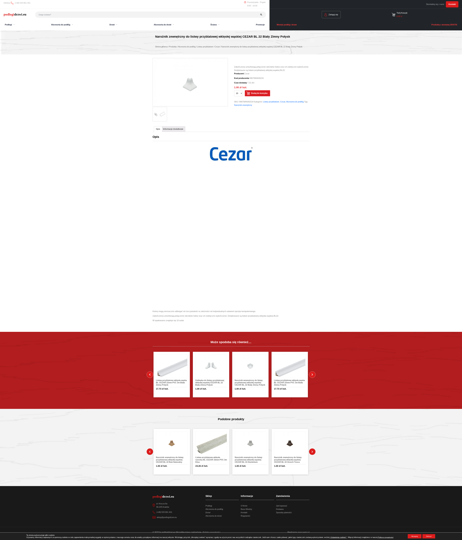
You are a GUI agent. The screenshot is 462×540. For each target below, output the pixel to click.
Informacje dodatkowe (173, 129)
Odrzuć (429, 536)
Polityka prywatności (211, 532)
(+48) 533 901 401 (164, 512)
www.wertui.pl (304, 532)
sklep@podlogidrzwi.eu (167, 517)
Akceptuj (414, 536)
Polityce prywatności (385, 537)
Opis (158, 129)
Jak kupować (281, 506)
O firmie (244, 506)
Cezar (282, 102)
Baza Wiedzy (246, 509)
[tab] (158, 129)
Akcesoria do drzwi (213, 516)
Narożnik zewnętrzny (243, 105)
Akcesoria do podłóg (295, 102)
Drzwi (207, 513)
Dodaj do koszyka (259, 93)
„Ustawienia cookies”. (338, 537)
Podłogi (208, 506)
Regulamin (245, 516)
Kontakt (452, 4)
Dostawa (280, 509)
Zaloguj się (333, 15)
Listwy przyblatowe (271, 102)
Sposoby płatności (284, 513)
